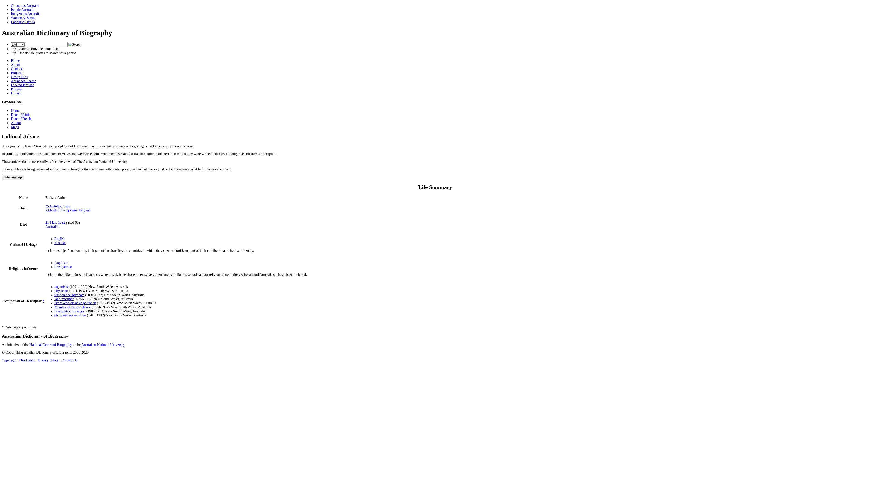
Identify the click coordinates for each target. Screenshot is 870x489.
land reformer (64, 299)
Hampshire (69, 210)
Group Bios (19, 77)
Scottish (60, 243)
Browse (16, 89)
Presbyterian (63, 267)
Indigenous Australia (25, 14)
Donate (16, 93)
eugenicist (61, 287)
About (15, 65)
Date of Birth (20, 115)
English (59, 239)
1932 (61, 222)
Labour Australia (23, 22)
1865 (66, 206)
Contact (16, 69)
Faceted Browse (22, 85)
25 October (53, 206)
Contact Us (69, 360)
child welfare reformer (70, 315)
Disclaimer (27, 360)
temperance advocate (69, 295)
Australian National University (103, 345)
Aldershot (52, 210)
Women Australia (23, 18)
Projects (16, 73)
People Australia (22, 10)
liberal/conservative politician (75, 303)
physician (61, 291)
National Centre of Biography (50, 345)
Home (15, 60)
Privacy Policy (48, 360)
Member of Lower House (72, 307)
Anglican (61, 263)
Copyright (9, 360)
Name (15, 111)
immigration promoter (69, 311)
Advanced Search (23, 81)
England (85, 210)
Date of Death (21, 119)
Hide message (13, 177)
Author (16, 123)
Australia (51, 226)
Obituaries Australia (25, 5)
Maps (15, 127)
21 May (50, 222)
